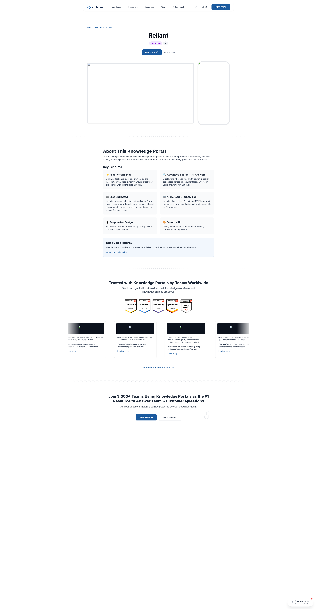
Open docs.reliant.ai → (116, 252)
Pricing (164, 7)
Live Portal (150, 52)
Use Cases (116, 7)
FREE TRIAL (220, 7)
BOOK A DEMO (170, 417)
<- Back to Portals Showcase (99, 27)
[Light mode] (196, 7)
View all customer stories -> (158, 367)
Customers (133, 7)
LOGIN (205, 7)
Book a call (179, 7)
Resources (149, 7)
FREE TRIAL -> (146, 417)
